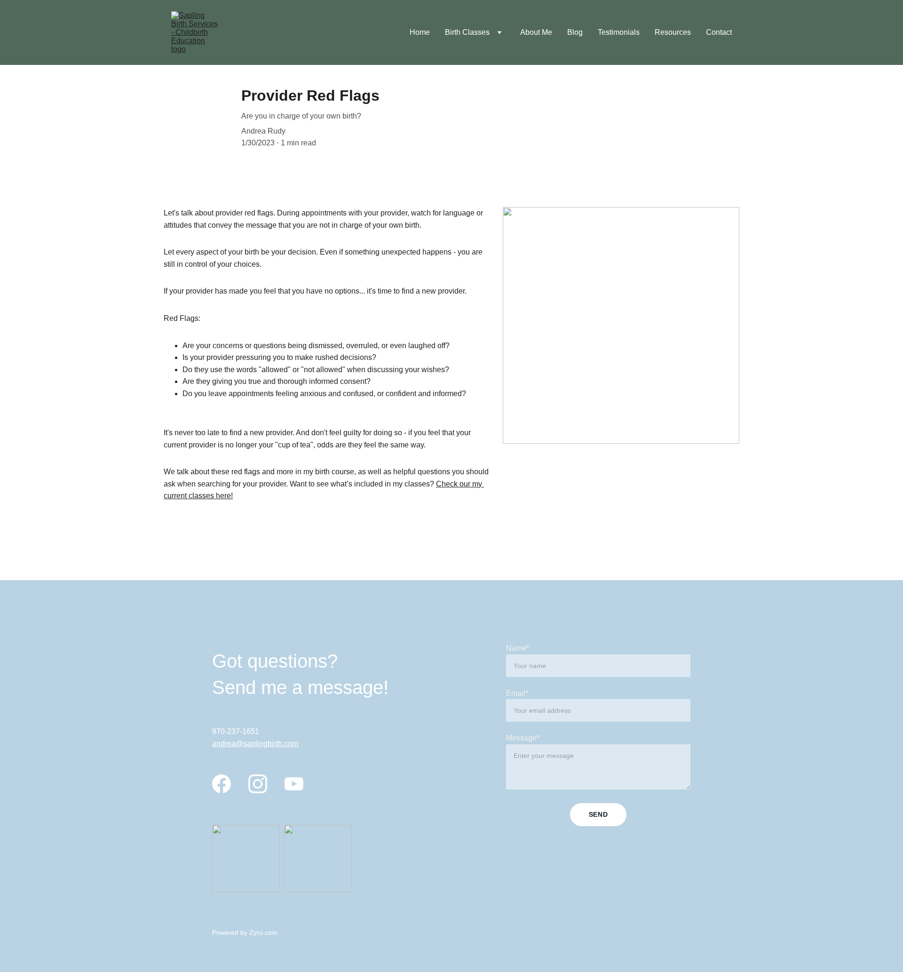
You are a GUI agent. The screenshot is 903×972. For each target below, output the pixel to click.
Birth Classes (467, 32)
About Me (536, 32)
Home (420, 32)
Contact (719, 32)
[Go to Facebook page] (221, 783)
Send (598, 814)
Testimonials (619, 32)
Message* (522, 738)
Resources (673, 32)
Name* (517, 648)
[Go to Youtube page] (294, 783)
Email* (517, 693)
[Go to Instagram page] (257, 783)
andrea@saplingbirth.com (255, 744)
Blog (575, 32)
